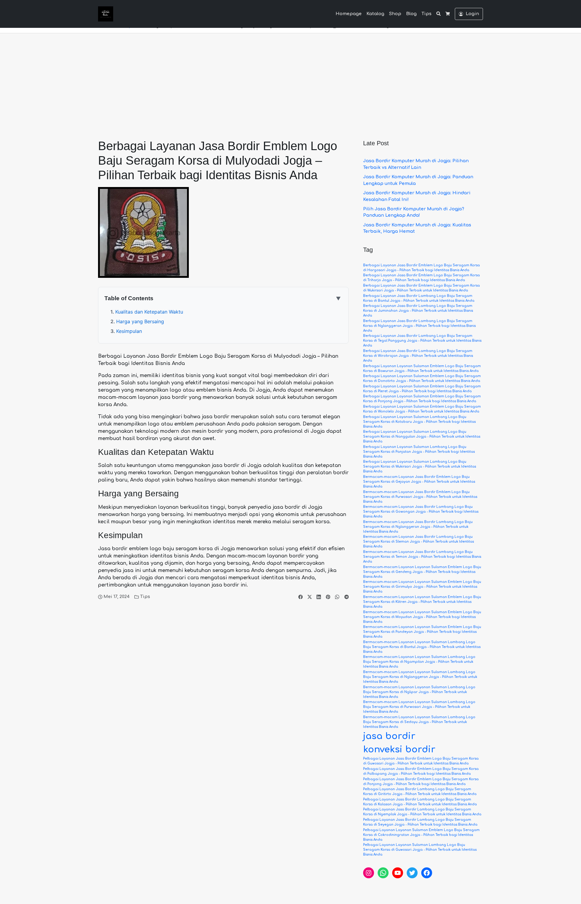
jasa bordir (389, 736)
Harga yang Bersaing (140, 321)
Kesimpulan (129, 331)
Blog (411, 13)
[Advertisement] (290, 78)
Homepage (349, 13)
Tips (427, 13)
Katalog (375, 13)
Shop (395, 13)
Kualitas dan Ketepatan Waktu (149, 312)
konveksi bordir (399, 749)
